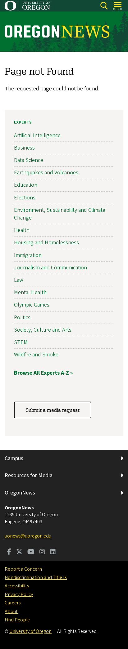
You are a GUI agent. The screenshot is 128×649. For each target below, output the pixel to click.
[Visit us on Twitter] (19, 552)
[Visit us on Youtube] (31, 552)
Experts (23, 122)
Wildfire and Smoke (36, 355)
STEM (21, 342)
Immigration (28, 255)
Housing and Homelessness (46, 242)
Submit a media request (53, 410)
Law (18, 280)
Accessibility (17, 585)
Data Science (28, 160)
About (11, 611)
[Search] (104, 6)
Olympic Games (31, 305)
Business (24, 148)
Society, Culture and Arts (42, 330)
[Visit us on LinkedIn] (53, 552)
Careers (13, 602)
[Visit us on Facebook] (9, 552)
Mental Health (30, 292)
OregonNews (20, 493)
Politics (22, 317)
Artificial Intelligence (37, 135)
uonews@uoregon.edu (28, 536)
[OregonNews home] (57, 31)
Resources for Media (29, 475)
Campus (14, 458)
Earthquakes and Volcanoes (46, 172)
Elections (24, 198)
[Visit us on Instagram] (42, 552)
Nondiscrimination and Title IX (36, 577)
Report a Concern (23, 569)
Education (25, 185)
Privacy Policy (19, 594)
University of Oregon (30, 631)
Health (22, 230)
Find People (17, 619)
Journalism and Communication (50, 268)
